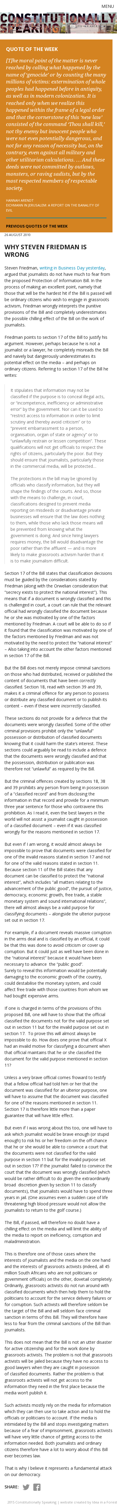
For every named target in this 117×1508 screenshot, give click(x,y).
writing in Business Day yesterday (72, 268)
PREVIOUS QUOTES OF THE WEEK (37, 226)
